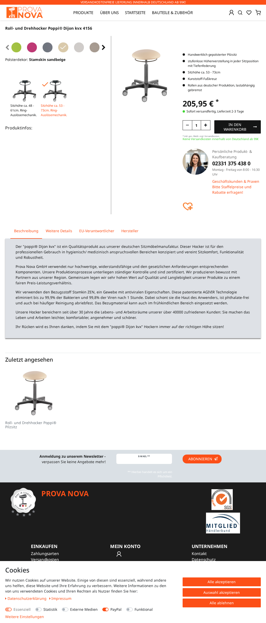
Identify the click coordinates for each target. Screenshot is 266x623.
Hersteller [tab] (129, 230)
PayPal (116, 609)
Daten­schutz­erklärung (28, 598)
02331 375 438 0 (231, 163)
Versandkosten (45, 559)
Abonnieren (200, 458)
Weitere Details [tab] (59, 230)
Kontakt (199, 553)
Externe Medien (84, 609)
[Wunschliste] (248, 12)
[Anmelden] (231, 12)
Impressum (61, 598)
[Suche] (240, 12)
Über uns (109, 12)
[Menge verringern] (187, 125)
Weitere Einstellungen (24, 616)
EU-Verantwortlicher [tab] (96, 230)
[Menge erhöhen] (205, 125)
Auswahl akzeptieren (221, 592)
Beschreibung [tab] (26, 230)
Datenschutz (204, 559)
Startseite (135, 12)
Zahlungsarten (45, 553)
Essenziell (22, 609)
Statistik (50, 609)
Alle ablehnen (222, 602)
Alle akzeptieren (222, 581)
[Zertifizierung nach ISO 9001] (222, 499)
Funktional (144, 609)
